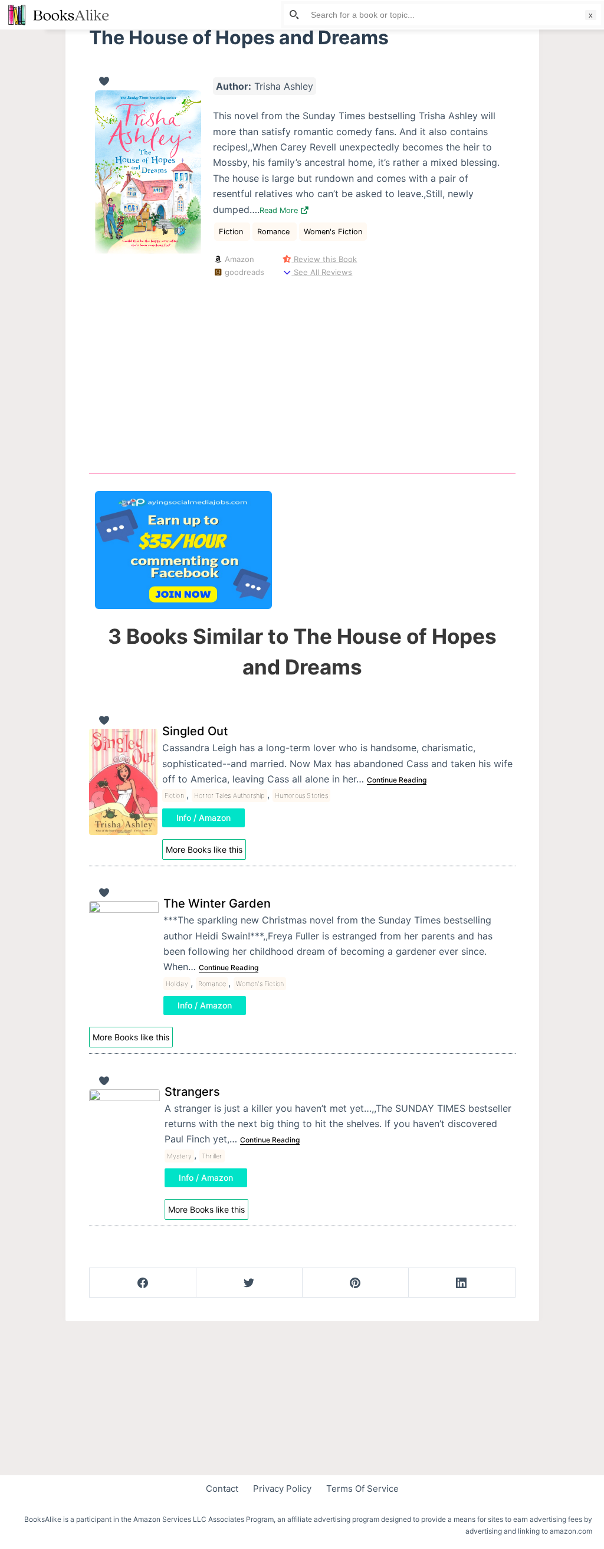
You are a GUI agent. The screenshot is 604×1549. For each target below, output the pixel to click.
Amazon (238, 259)
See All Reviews (321, 272)
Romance (274, 231)
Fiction (232, 231)
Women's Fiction (333, 231)
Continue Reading (396, 779)
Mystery (179, 1156)
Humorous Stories (301, 795)
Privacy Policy (282, 1488)
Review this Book (324, 259)
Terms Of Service (362, 1488)
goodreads (243, 272)
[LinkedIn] (461, 1283)
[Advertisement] (302, 373)
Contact (222, 1488)
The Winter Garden (217, 903)
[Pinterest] (355, 1283)
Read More (280, 210)
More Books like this (204, 849)
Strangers (192, 1092)
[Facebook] (143, 1283)
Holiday (177, 984)
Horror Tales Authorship (229, 795)
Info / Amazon (203, 818)
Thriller (212, 1156)
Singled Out (195, 731)
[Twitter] (249, 1283)
